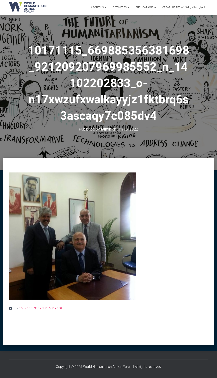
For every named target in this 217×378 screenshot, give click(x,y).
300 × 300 (40, 308)
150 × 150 (25, 308)
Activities (120, 7)
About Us (97, 7)
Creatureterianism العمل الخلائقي (183, 7)
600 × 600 (55, 308)
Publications (145, 7)
